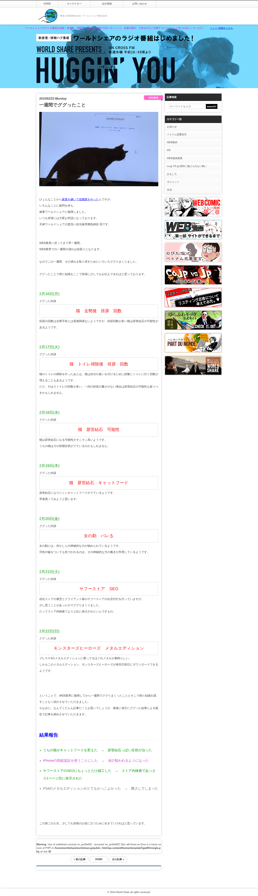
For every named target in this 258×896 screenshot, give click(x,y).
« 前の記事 (80, 859)
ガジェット (173, 181)
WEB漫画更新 (174, 158)
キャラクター (74, 3)
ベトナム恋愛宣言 (177, 134)
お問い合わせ (139, 3)
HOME (47, 3)
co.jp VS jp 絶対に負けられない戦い (187, 166)
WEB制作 (172, 142)
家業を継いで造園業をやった (80, 199)
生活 (169, 189)
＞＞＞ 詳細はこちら (221, 28)
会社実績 (107, 3)
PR (168, 150)
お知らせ (172, 126)
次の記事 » (118, 859)
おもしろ (172, 174)
